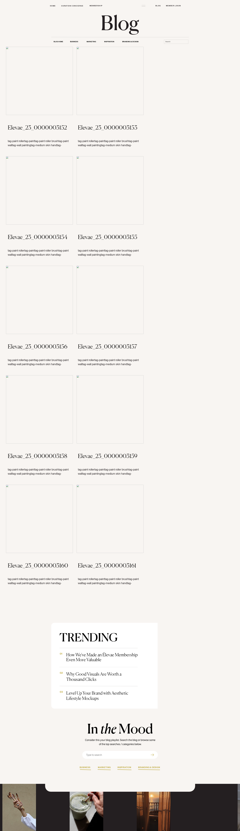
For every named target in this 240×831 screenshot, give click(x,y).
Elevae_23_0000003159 (107, 455)
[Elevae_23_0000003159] (110, 409)
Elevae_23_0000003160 (38, 565)
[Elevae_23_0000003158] (39, 409)
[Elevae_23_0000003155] (110, 190)
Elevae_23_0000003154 (37, 236)
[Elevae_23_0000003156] (39, 300)
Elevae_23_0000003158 (37, 455)
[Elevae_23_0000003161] (110, 519)
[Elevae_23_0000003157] (110, 300)
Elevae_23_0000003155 (107, 236)
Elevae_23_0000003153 (107, 127)
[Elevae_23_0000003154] (39, 190)
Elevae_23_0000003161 (107, 565)
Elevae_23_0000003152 (37, 127)
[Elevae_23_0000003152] (39, 81)
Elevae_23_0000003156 (37, 346)
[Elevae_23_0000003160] (39, 519)
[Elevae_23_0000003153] (110, 81)
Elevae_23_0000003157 (107, 346)
